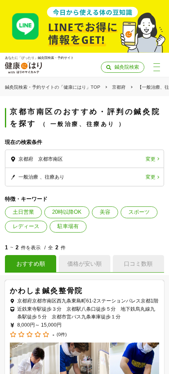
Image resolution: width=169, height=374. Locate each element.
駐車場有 (68, 226)
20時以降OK (67, 212)
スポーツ (139, 212)
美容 (105, 212)
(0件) (62, 334)
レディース (26, 226)
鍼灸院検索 (126, 67)
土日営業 (23, 212)
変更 (150, 159)
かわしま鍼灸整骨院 (46, 291)
